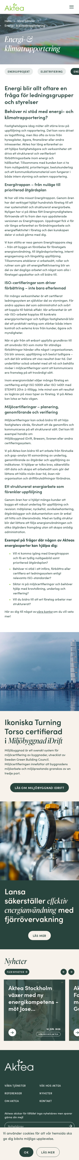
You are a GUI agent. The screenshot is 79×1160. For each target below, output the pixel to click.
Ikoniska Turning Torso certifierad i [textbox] (34, 731)
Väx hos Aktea (50, 1085)
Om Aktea (12, 1101)
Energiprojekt (19, 71)
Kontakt (46, 1101)
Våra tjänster (26, 21)
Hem (8, 21)
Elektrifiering (52, 71)
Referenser (13, 1093)
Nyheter (46, 1093)
